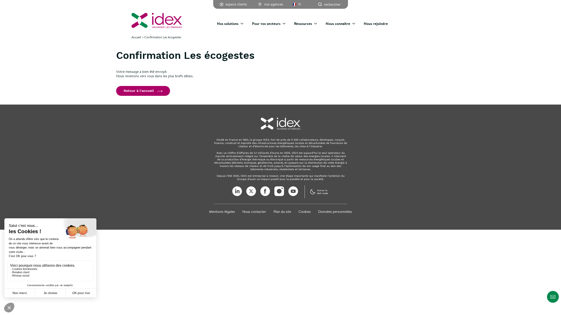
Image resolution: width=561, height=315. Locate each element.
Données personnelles (335, 211)
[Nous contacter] (553, 297)
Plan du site (282, 211)
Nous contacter (254, 211)
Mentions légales (222, 211)
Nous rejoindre (376, 23)
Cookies (304, 211)
